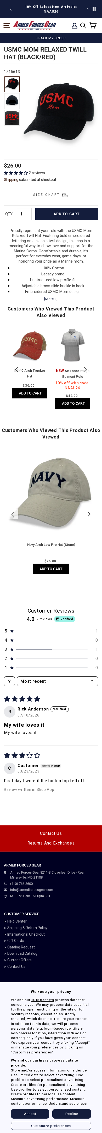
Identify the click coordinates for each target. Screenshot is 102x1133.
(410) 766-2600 (21, 884)
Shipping (11, 179)
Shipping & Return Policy (27, 928)
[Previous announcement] (11, 9)
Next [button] (85, 369)
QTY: (9, 214)
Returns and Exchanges (51, 843)
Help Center (17, 921)
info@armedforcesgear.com (31, 890)
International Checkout (26, 934)
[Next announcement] (87, 9)
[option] (51, 9)
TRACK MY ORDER (51, 38)
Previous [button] (17, 369)
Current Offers (19, 960)
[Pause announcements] (94, 9)
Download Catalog (22, 953)
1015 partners (42, 1000)
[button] (16, 173)
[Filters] (9, 681)
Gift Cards (15, 940)
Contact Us (51, 833)
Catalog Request (21, 947)
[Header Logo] (34, 25)
